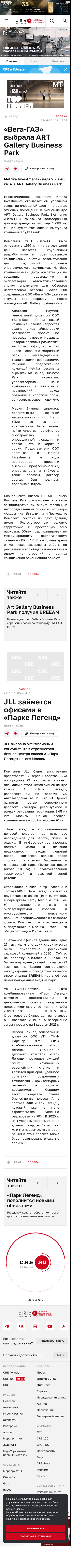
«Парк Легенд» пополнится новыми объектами (30, 1254)
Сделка (58, 112)
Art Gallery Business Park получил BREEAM (33, 638)
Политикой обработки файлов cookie (27, 1518)
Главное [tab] (11, 59)
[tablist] (34, 59)
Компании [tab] (57, 59)
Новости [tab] (34, 59)
